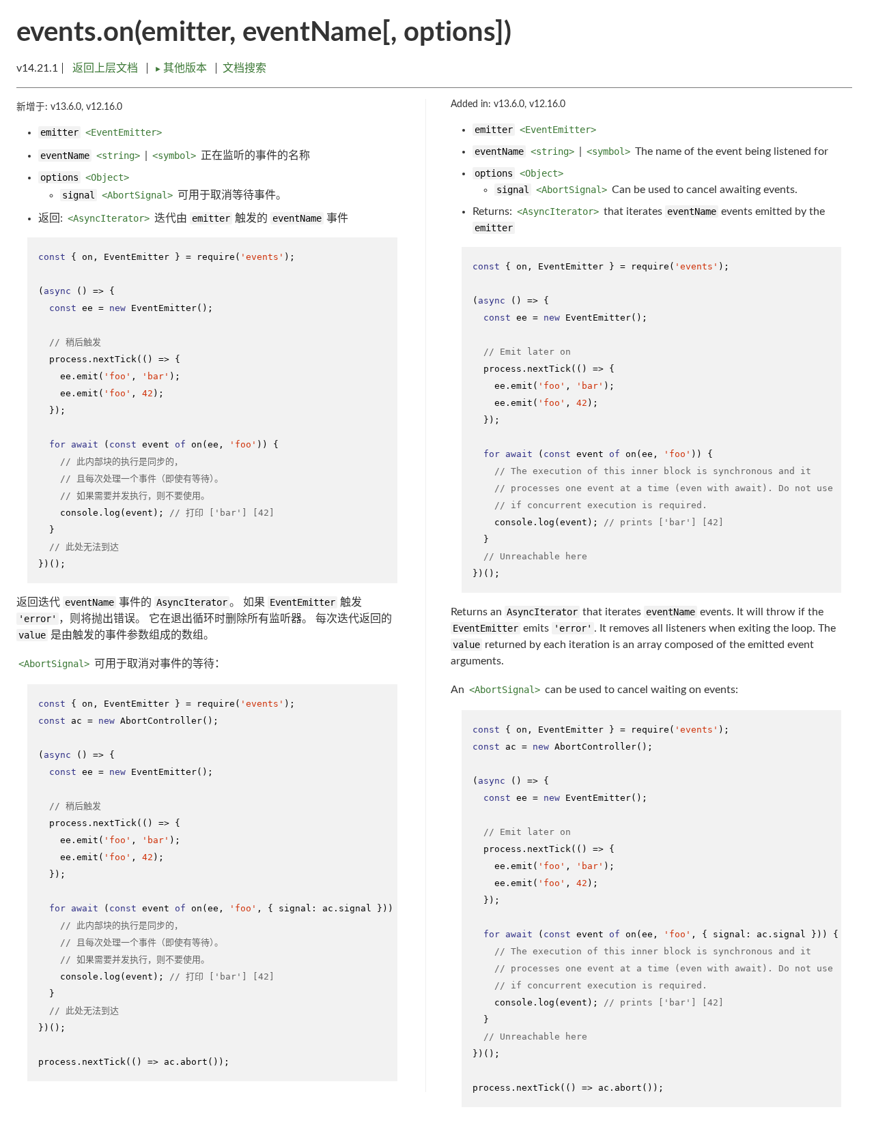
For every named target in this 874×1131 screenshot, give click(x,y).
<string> (118, 155)
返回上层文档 (105, 68)
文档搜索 (244, 68)
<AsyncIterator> (109, 218)
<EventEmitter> (123, 132)
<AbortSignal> (137, 195)
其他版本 (182, 68)
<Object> (107, 177)
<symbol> (174, 155)
